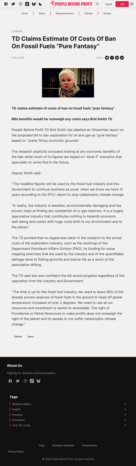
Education (18, 420)
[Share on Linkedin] (116, 57)
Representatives (64, 13)
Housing (17, 414)
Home (25, 13)
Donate (107, 13)
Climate (17, 31)
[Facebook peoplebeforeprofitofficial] (6, 4)
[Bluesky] (34, 4)
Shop (42, 445)
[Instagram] (20, 4)
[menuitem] (42, 445)
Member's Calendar (63, 445)
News (42, 13)
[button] (40, 4)
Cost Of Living (21, 425)
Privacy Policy (16, 451)
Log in (108, 4)
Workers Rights (21, 404)
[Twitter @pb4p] (13, 4)
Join (122, 4)
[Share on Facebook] (111, 57)
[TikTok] (27, 4)
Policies (88, 13)
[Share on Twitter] (106, 57)
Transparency (89, 445)
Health (16, 409)
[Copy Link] (121, 57)
